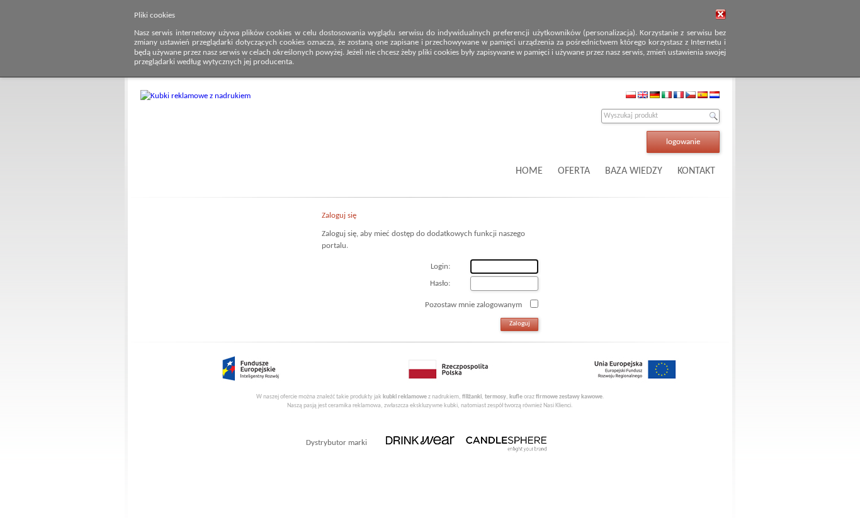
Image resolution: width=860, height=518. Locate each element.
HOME (529, 171)
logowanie (683, 142)
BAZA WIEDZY (633, 171)
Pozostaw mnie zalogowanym (473, 304)
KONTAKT (696, 171)
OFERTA (574, 171)
